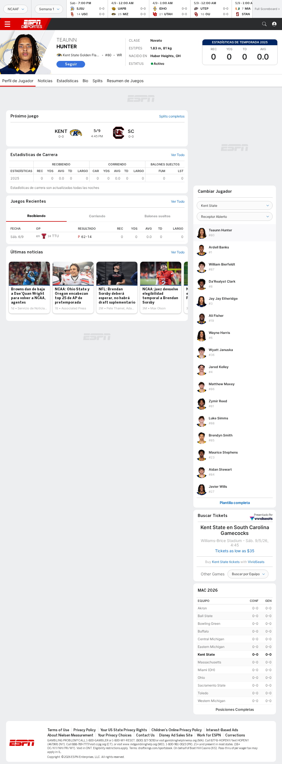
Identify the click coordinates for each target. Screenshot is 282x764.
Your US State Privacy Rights (123, 730)
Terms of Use (58, 730)
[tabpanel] (97, 231)
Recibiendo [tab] (36, 216)
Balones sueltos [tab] (157, 216)
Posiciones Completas (235, 709)
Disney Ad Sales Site (175, 735)
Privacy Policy (85, 730)
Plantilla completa (235, 503)
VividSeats (263, 515)
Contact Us (145, 735)
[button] (264, 24)
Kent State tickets (226, 562)
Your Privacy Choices (115, 735)
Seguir (71, 64)
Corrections (235, 735)
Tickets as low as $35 (234, 551)
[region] (109, 171)
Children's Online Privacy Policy (176, 730)
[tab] (36, 216)
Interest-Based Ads (222, 730)
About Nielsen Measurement (70, 735)
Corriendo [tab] (97, 216)
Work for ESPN (209, 735)
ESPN (31, 24)
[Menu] (7, 24)
